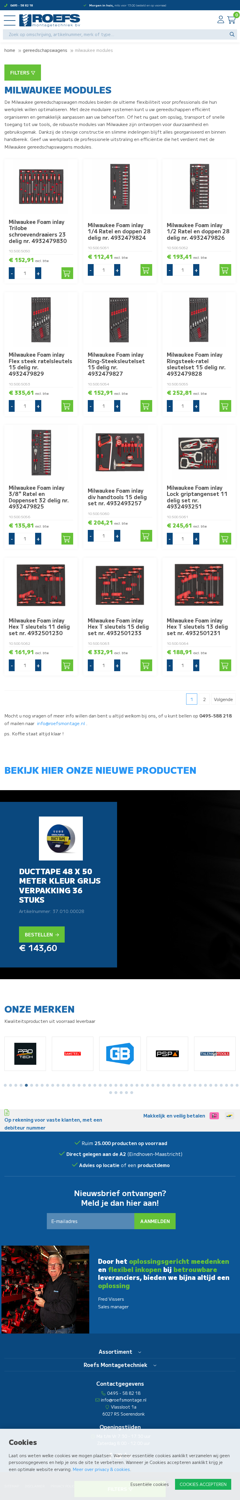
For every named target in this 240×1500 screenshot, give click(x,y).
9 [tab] (47, 1085)
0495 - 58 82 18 (21, 5)
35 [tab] (184, 1085)
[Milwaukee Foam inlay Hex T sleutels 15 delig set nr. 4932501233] (120, 585)
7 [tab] (36, 1085)
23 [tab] (121, 1085)
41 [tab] (216, 1085)
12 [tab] (63, 1085)
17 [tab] (89, 1085)
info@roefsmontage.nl (61, 723)
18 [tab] (94, 1085)
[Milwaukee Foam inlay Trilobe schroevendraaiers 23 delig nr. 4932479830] (41, 186)
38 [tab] (200, 1085)
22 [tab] (115, 1085)
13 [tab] (68, 1085)
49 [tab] (126, 1092)
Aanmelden (155, 1221)
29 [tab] (152, 1085)
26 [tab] (137, 1085)
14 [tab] (73, 1085)
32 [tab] (168, 1085)
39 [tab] (205, 1085)
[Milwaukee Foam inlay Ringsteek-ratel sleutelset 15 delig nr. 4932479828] (199, 319)
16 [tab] (84, 1085)
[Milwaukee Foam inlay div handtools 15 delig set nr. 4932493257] (120, 452)
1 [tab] (5, 1085)
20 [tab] (105, 1085)
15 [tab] (79, 1085)
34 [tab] (179, 1085)
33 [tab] (173, 1085)
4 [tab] (21, 1085)
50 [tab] (131, 1092)
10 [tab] (52, 1085)
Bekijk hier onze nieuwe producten (100, 769)
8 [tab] (42, 1085)
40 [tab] (210, 1085)
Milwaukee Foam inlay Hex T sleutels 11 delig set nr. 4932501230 (39, 626)
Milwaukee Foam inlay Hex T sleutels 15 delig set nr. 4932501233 (118, 626)
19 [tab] (100, 1085)
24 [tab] (126, 1085)
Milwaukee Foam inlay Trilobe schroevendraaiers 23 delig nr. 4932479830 (38, 231)
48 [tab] (121, 1092)
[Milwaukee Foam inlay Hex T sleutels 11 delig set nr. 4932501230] (41, 585)
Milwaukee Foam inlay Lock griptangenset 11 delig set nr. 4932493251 (197, 497)
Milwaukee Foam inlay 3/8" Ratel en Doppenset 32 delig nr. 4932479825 (39, 497)
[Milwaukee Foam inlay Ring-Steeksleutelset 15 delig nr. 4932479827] (120, 319)
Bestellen (39, 934)
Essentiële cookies (150, 1484)
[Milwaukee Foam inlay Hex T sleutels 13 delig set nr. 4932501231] (199, 585)
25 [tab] (131, 1085)
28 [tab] (147, 1085)
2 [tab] (10, 1085)
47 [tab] (115, 1092)
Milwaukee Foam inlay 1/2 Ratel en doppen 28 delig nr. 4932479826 (198, 231)
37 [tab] (194, 1085)
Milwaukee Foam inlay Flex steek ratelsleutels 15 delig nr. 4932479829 (40, 364)
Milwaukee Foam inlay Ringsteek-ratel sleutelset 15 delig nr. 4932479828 (196, 364)
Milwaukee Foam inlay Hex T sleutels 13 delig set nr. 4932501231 (197, 626)
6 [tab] (31, 1085)
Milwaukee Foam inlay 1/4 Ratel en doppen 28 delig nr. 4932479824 (119, 231)
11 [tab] (57, 1085)
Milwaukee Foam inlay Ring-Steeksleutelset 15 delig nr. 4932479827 (116, 364)
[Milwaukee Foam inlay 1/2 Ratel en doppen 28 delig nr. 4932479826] (199, 186)
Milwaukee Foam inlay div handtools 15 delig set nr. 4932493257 (117, 497)
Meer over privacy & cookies (101, 1469)
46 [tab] (110, 1092)
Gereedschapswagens (45, 50)
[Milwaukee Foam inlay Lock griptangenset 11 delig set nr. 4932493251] (199, 452)
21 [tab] (110, 1085)
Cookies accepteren (203, 1484)
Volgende (223, 699)
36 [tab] (189, 1085)
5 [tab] (26, 1085)
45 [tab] (237, 1085)
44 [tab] (231, 1085)
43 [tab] (226, 1085)
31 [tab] (163, 1085)
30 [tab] (158, 1085)
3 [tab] (16, 1085)
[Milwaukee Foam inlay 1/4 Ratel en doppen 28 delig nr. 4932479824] (120, 186)
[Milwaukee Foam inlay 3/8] (41, 452)
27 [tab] (142, 1085)
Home (9, 50)
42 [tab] (221, 1085)
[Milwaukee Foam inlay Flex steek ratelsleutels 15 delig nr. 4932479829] (41, 319)
